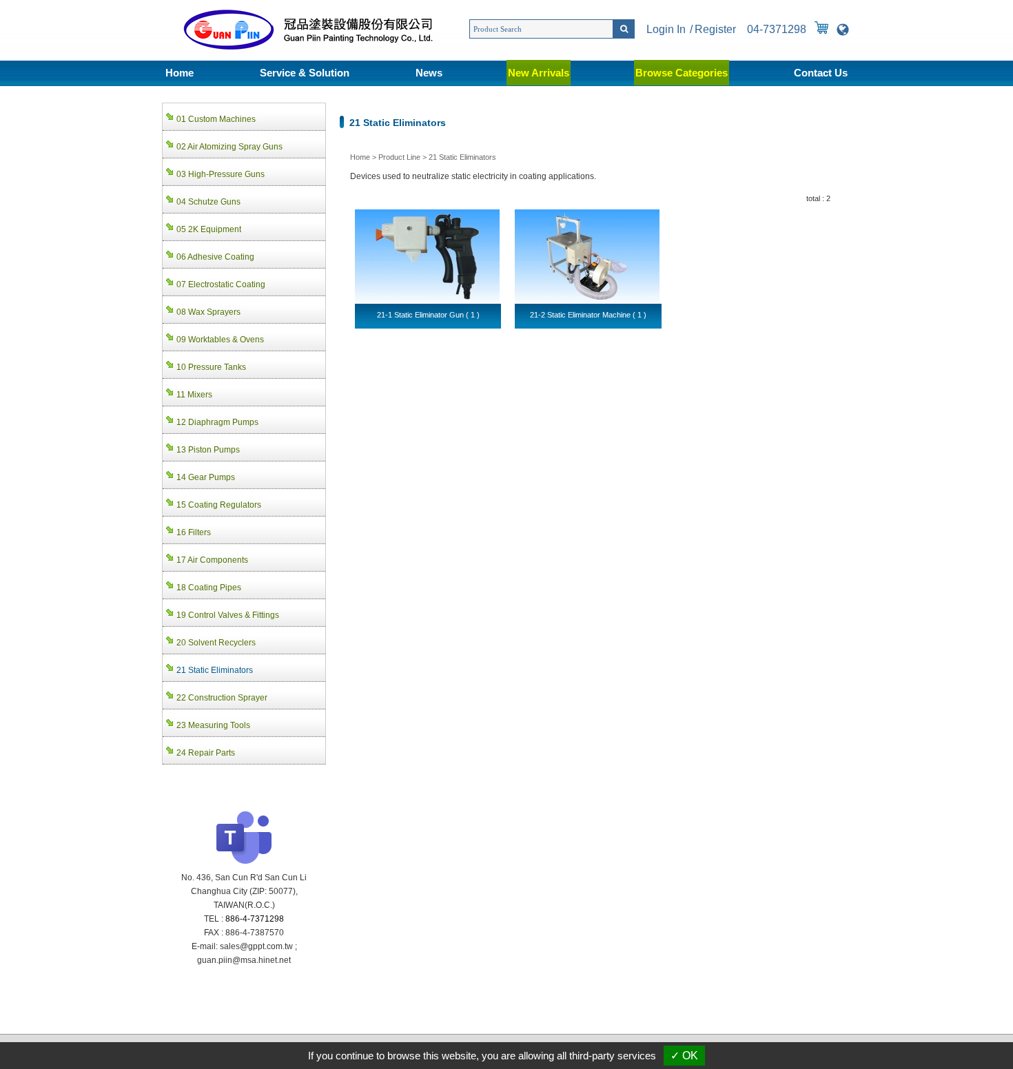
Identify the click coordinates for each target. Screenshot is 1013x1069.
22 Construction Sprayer (221, 698)
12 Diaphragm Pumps (217, 422)
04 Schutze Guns (208, 202)
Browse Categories (681, 73)
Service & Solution (304, 73)
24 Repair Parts (205, 753)
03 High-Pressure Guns (220, 174)
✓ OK (684, 1055)
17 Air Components (212, 560)
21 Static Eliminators (462, 157)
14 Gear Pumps (205, 477)
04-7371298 (776, 29)
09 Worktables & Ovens (220, 339)
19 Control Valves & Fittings (227, 615)
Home (179, 73)
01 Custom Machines (216, 119)
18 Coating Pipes (208, 587)
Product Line (399, 157)
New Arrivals (538, 73)
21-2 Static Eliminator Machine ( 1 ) (588, 315)
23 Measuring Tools (213, 725)
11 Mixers (194, 394)
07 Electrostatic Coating (220, 284)
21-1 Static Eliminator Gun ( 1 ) (428, 315)
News (429, 73)
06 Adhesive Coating (215, 257)
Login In (666, 29)
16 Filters (193, 532)
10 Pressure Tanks (211, 367)
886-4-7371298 (254, 919)
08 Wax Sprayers (208, 312)
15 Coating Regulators (218, 505)
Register (715, 29)
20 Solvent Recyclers (216, 642)
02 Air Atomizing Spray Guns (229, 147)
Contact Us (821, 73)
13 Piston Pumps (208, 450)
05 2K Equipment (208, 229)
